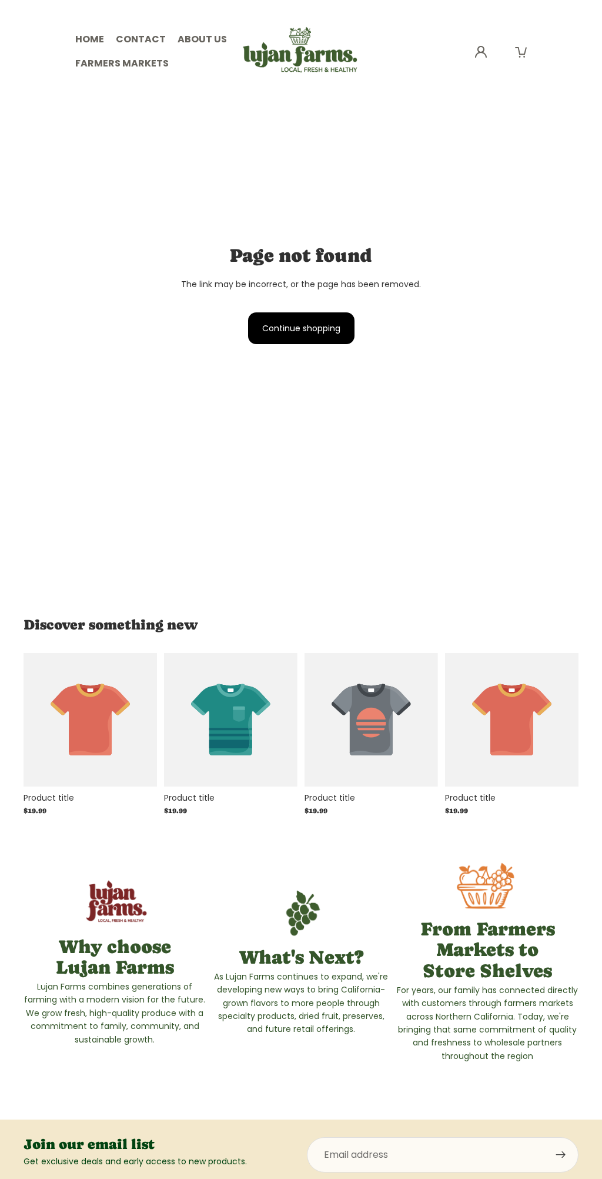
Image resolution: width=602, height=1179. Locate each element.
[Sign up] (561, 1155)
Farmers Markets (122, 63)
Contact (141, 39)
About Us (202, 39)
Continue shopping (301, 328)
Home (89, 39)
